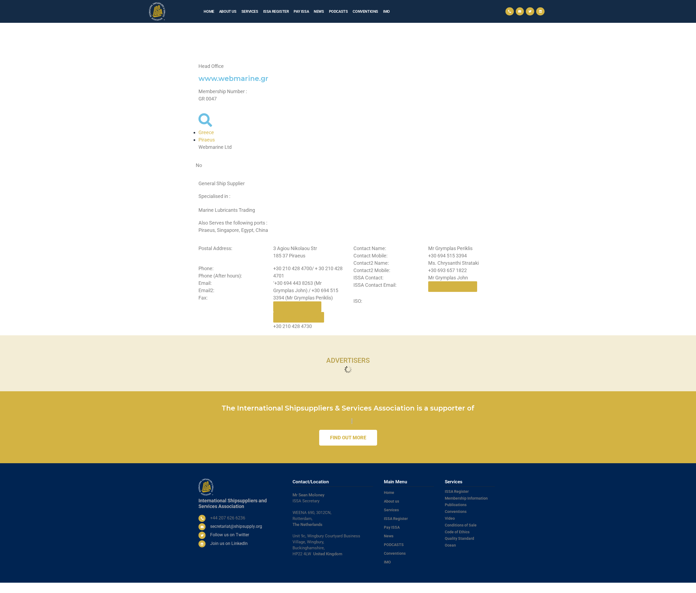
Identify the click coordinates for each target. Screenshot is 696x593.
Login (496, 588)
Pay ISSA (301, 11)
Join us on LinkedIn (229, 543)
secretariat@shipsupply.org (236, 526)
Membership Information (466, 498)
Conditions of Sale (461, 525)
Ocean (450, 545)
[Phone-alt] (509, 11)
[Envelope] (520, 11)
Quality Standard (459, 538)
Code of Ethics (457, 532)
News (319, 11)
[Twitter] (530, 11)
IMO (386, 11)
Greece (206, 132)
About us (228, 11)
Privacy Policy (435, 588)
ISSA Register (276, 11)
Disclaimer (482, 588)
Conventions (365, 11)
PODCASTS (338, 11)
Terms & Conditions (408, 588)
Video (450, 518)
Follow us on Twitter (229, 534)
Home (209, 11)
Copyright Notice (460, 588)
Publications (456, 505)
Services (249, 11)
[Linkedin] (540, 11)
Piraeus (206, 140)
